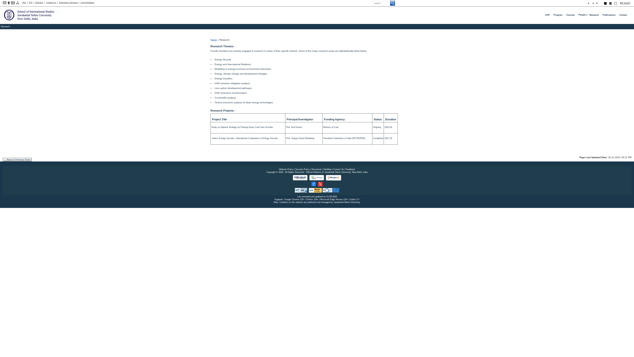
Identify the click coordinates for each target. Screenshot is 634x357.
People (582, 16)
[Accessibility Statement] (8, 2)
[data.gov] (333, 177)
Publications (609, 15)
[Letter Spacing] (17, 2)
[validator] (301, 190)
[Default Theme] (615, 3)
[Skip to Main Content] (4, 2)
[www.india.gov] (300, 177)
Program (558, 15)
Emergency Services (68, 2)
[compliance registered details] (331, 190)
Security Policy (302, 169)
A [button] (597, 3)
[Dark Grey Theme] (610, 3)
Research (594, 15)
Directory (39, 2)
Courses (570, 15)
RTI (31, 2)
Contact (623, 15)
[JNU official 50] (320, 184)
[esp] (32, 15)
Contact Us (51, 2)
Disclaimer (317, 169)
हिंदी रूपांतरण (625, 3)
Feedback (350, 169)
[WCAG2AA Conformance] (315, 190)
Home (214, 40)
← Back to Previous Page (17, 159)
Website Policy (286, 169)
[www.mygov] (316, 177)
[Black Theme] (605, 3)
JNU (24, 2)
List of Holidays (87, 2)
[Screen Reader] (13, 2)
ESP (547, 15)
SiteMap (327, 169)
